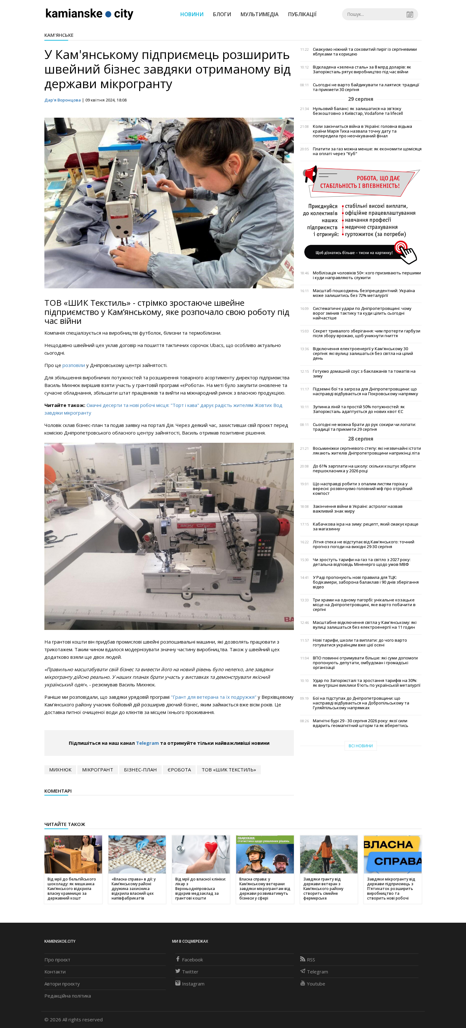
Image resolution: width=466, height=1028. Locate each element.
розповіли (73, 365)
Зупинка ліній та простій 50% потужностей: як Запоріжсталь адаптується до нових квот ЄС (359, 409)
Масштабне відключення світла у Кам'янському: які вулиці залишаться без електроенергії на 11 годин (365, 625)
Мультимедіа (260, 14)
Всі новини (361, 746)
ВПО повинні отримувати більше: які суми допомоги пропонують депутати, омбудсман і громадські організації (365, 663)
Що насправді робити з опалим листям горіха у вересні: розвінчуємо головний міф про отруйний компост (362, 488)
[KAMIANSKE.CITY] (89, 13)
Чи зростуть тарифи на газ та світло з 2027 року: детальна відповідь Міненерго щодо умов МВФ (362, 562)
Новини (192, 14)
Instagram (193, 983)
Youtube (316, 983)
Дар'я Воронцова (62, 100)
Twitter (190, 971)
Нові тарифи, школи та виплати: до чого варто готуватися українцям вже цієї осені (360, 642)
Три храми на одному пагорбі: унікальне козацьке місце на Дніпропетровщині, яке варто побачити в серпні (364, 605)
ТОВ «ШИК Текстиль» (229, 769)
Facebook (192, 959)
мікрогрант (97, 769)
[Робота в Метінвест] (361, 214)
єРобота (179, 769)
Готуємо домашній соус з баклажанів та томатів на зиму (364, 373)
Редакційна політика (67, 995)
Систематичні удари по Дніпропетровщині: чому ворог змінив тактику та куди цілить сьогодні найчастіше (362, 313)
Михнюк (60, 769)
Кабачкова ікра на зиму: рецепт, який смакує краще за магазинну (365, 526)
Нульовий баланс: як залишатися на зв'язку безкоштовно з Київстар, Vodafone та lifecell (358, 111)
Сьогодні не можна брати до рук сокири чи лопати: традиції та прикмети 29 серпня (364, 427)
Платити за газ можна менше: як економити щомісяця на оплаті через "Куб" (367, 151)
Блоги (222, 14)
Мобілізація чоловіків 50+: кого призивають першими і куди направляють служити (367, 275)
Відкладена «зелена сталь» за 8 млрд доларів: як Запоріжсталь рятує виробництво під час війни (362, 69)
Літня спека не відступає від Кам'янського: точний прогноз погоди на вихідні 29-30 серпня (363, 544)
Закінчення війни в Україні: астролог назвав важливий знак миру (358, 509)
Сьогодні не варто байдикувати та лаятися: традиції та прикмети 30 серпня (366, 87)
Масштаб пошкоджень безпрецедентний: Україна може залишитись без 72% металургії (364, 293)
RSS (311, 959)
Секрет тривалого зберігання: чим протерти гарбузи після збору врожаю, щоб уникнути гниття (366, 333)
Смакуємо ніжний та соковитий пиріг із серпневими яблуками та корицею (365, 51)
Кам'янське (59, 35)
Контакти (55, 971)
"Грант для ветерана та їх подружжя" (214, 697)
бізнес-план (140, 769)
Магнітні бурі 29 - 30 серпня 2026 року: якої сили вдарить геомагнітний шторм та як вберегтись (360, 723)
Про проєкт (57, 959)
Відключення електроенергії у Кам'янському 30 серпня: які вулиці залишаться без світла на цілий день (363, 353)
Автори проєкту (62, 983)
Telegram (147, 743)
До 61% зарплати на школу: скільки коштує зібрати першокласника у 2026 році (364, 468)
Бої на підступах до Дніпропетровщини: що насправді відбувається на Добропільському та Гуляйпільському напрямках (361, 703)
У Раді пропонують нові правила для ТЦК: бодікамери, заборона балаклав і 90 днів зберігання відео (366, 582)
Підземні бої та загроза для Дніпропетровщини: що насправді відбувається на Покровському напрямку (365, 391)
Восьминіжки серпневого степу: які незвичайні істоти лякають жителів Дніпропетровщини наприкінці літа (367, 450)
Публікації (302, 14)
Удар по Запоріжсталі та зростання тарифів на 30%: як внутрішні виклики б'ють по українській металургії (366, 683)
